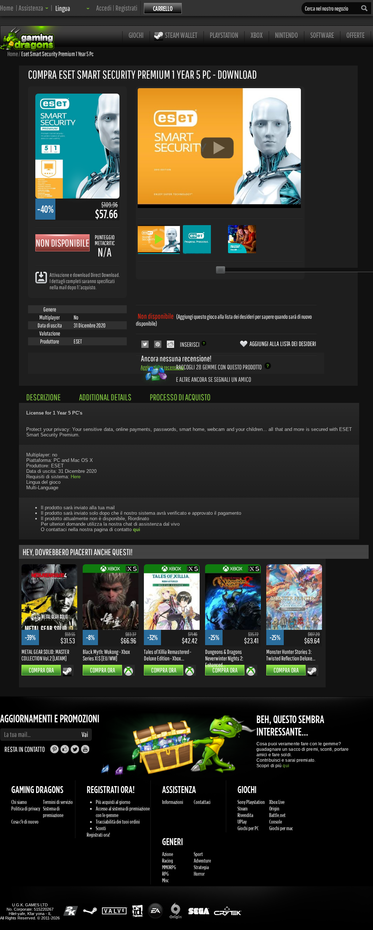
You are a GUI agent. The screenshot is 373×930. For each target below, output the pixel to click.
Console (275, 822)
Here (76, 476)
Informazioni (172, 802)
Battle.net (277, 815)
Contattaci (202, 802)
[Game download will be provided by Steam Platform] (67, 671)
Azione (167, 854)
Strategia (201, 867)
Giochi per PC (248, 828)
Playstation (224, 35)
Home (6, 8)
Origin (274, 808)
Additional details (105, 397)
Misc (165, 880)
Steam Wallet (181, 35)
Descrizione (43, 397)
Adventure (202, 861)
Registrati (126, 8)
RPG (165, 874)
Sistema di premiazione (53, 811)
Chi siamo (19, 802)
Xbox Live (276, 802)
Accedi (103, 8)
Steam (242, 808)
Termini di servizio (58, 802)
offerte (355, 35)
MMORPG (169, 867)
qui (286, 765)
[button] (33, 8)
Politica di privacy (25, 808)
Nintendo (286, 35)
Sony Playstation (251, 802)
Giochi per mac (281, 828)
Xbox (257, 35)
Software (322, 35)
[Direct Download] (41, 277)
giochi (136, 35)
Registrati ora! (98, 835)
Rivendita (245, 815)
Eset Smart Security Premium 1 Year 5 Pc (57, 53)
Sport (198, 854)
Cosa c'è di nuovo (25, 822)
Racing (167, 861)
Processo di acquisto (180, 397)
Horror (199, 874)
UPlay (242, 822)
